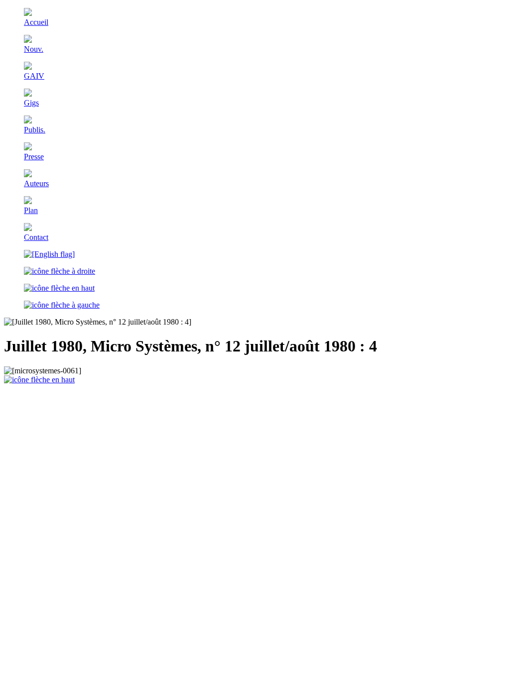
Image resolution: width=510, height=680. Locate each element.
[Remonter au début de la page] (39, 379)
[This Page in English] (49, 254)
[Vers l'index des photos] (59, 288)
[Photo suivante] (59, 271)
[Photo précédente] (62, 305)
